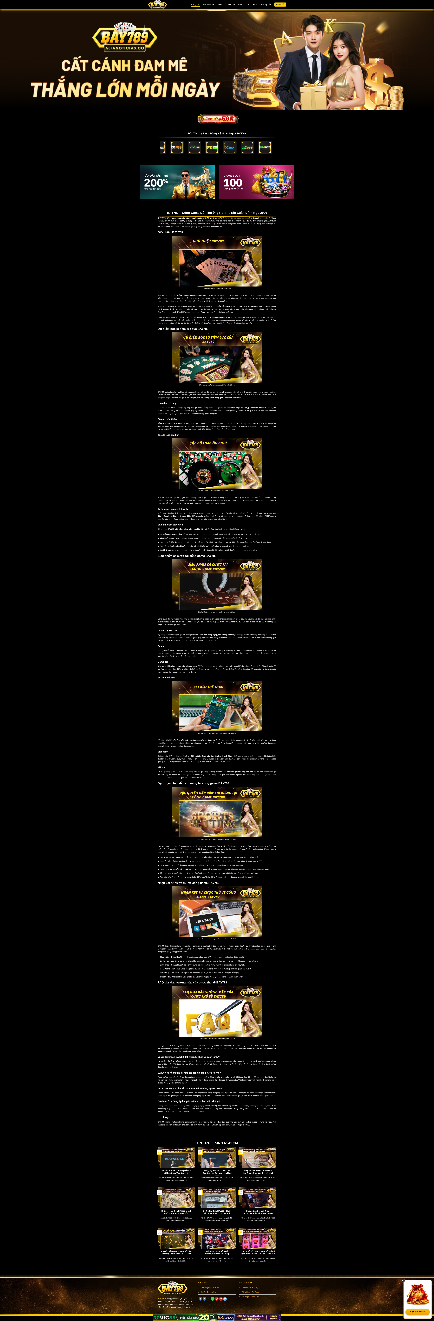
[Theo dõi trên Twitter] (204, 1299)
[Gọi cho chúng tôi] (213, 1299)
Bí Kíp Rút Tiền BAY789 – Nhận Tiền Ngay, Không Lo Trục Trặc (217, 1212)
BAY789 (161, 1299)
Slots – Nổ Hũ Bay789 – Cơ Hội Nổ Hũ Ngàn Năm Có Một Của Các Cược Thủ (258, 1252)
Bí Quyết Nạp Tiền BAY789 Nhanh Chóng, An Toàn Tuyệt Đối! (176, 1212)
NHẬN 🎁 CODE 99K (418, 1312)
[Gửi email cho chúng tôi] (208, 1299)
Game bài (230, 4)
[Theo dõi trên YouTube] (221, 1299)
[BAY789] (161, 4)
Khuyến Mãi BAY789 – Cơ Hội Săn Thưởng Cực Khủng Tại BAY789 (176, 1252)
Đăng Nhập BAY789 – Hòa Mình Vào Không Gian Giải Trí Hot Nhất (258, 1172)
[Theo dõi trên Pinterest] (217, 1299)
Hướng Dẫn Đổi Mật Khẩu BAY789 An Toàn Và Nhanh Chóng (258, 1212)
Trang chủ (195, 4)
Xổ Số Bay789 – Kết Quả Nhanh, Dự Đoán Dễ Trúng (217, 1252)
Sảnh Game (208, 4)
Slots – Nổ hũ (244, 4)
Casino (220, 4)
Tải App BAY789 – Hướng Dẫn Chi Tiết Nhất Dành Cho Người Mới (176, 1172)
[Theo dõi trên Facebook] (200, 1299)
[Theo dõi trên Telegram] (225, 1299)
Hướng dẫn (266, 4)
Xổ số (255, 4)
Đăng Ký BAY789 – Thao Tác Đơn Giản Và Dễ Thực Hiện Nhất (217, 1172)
